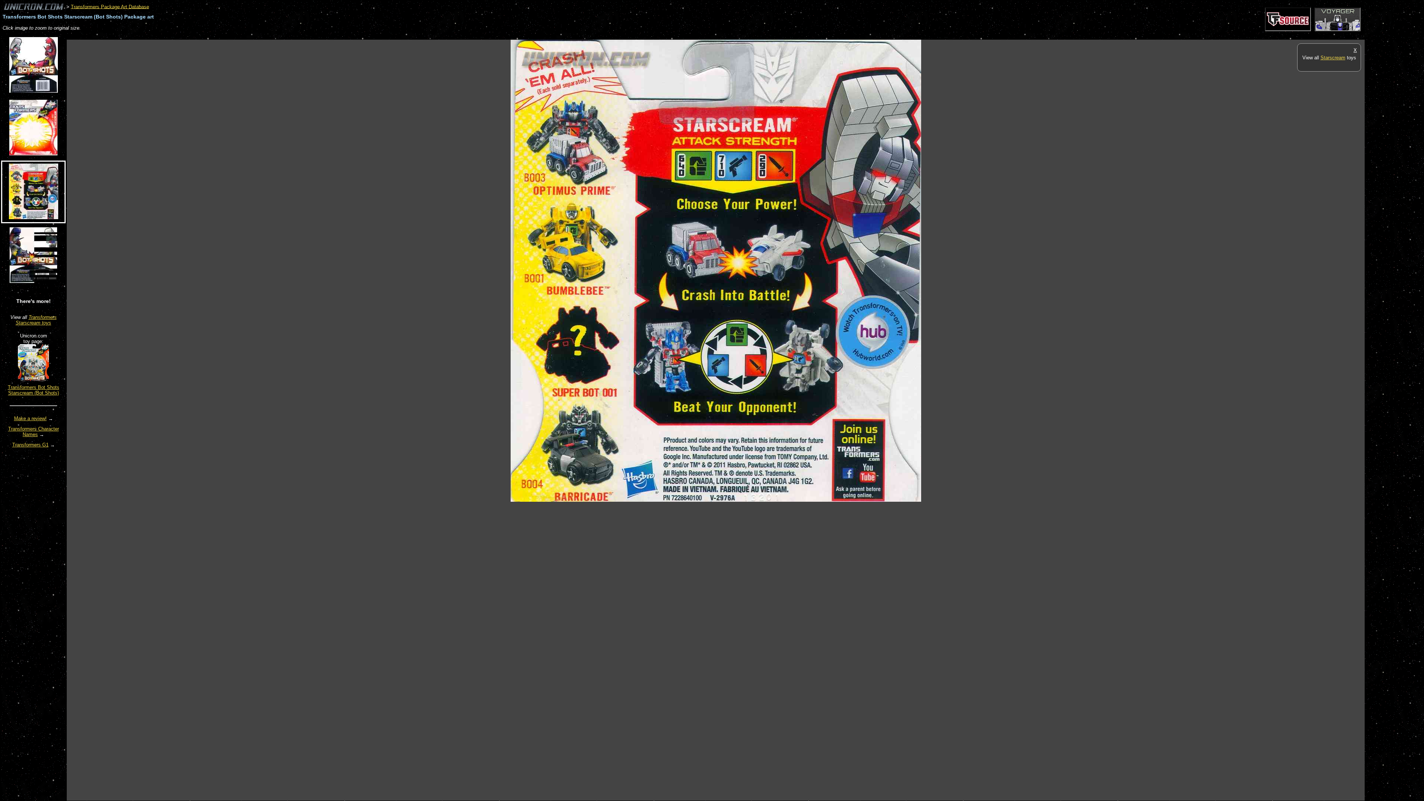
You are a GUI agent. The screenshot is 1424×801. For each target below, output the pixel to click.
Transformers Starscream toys (36, 320)
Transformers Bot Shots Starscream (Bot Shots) (33, 390)
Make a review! (30, 418)
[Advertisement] (202, 36)
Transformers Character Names (33, 431)
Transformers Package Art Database (110, 6)
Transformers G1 (30, 445)
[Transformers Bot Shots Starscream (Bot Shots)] (33, 379)
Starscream (1333, 57)
